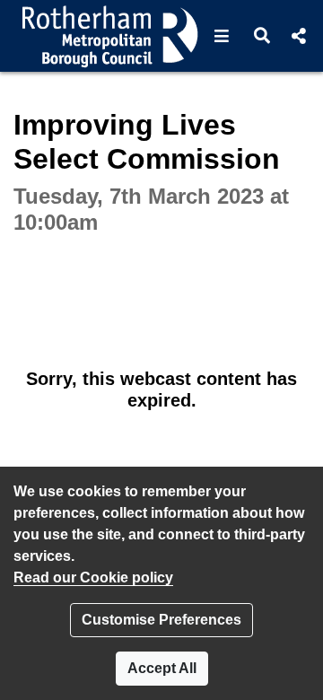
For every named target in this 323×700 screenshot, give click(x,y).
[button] (222, 36)
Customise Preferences (161, 619)
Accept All (161, 668)
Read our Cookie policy (93, 577)
